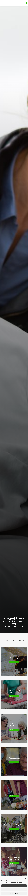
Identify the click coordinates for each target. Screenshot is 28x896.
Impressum (19, 882)
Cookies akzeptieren (14, 886)
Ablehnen (14, 889)
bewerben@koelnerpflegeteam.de (14, 631)
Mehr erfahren (14, 661)
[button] (26, 878)
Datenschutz (13, 882)
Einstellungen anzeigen (14, 893)
